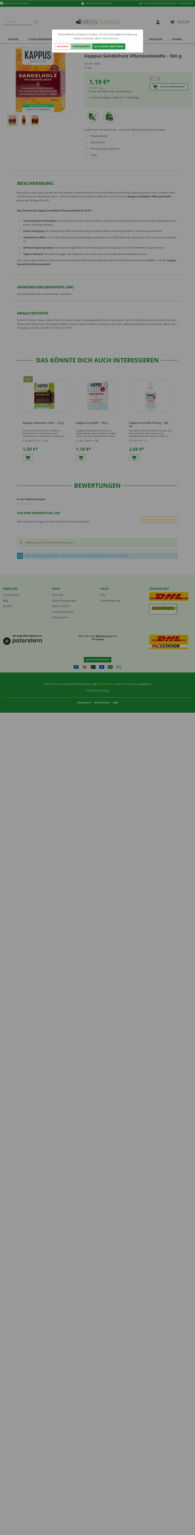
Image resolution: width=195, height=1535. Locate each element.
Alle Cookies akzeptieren (108, 46)
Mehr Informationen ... (108, 38)
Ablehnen (62, 46)
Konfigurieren (81, 46)
